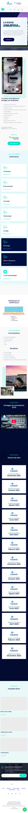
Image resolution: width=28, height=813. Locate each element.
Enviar (23, 775)
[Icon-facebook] (10, 9)
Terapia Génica (5, 752)
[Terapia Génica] (14, 744)
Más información (6, 174)
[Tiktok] (18, 9)
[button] (14, 471)
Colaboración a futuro (6, 732)
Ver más (2, 714)
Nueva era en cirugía (6, 711)
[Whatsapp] (22, 9)
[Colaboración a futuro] (14, 724)
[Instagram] (14, 9)
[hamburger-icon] (2, 9)
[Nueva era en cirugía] (14, 703)
